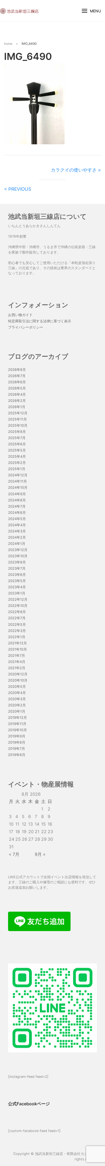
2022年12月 (17, 599)
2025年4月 (17, 456)
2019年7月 (16, 749)
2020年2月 (17, 705)
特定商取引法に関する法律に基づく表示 (39, 321)
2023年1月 (16, 593)
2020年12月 (17, 674)
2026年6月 (17, 382)
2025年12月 (17, 413)
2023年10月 (17, 556)
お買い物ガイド (20, 315)
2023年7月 (17, 568)
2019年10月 (17, 730)
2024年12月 (17, 475)
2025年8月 (17, 432)
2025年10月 (17, 425)
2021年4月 (16, 662)
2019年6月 (16, 755)
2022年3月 (17, 631)
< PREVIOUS (17, 189)
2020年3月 (17, 699)
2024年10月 (17, 487)
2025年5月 (17, 450)
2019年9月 (16, 736)
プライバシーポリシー (25, 327)
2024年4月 (17, 525)
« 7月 (14, 854)
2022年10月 (17, 606)
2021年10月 (17, 649)
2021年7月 (16, 656)
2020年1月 (16, 711)
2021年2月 (16, 668)
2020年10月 (17, 680)
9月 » (40, 854)
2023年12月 (17, 550)
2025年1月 (16, 469)
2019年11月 (17, 724)
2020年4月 (17, 693)
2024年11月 (17, 481)
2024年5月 (17, 519)
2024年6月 (17, 513)
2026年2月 (17, 401)
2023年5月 (17, 581)
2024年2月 (17, 537)
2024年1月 (16, 544)
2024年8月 (17, 500)
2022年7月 (17, 618)
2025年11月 (17, 419)
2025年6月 (17, 444)
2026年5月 (17, 388)
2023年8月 (17, 562)
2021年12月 (17, 643)
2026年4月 (17, 394)
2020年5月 (17, 687)
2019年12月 (17, 718)
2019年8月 (16, 742)
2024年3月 (17, 531)
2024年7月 (17, 506)
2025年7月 (17, 438)
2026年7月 (17, 376)
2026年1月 (16, 407)
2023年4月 (17, 587)
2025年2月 (17, 463)
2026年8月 (17, 370)
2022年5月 (17, 625)
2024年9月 (17, 494)
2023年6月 (17, 575)
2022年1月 (16, 637)
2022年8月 (17, 612)
